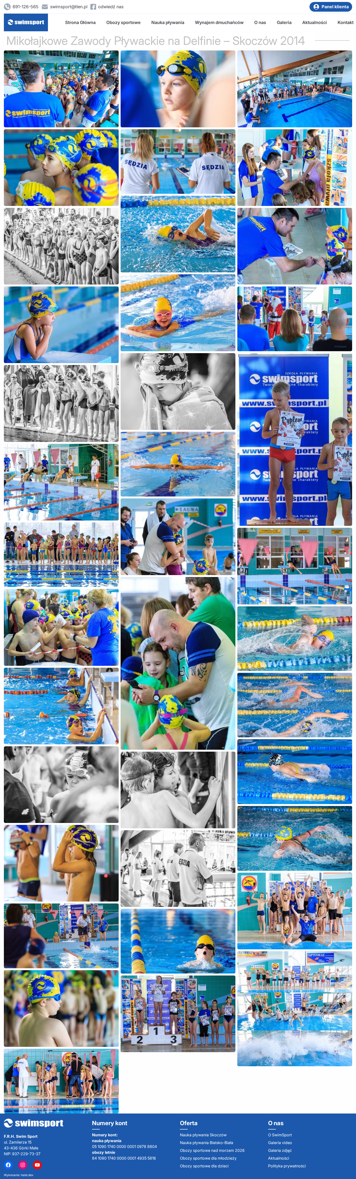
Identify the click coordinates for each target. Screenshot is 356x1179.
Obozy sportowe (123, 22)
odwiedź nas (111, 6)
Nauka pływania (167, 22)
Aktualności (314, 22)
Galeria (284, 22)
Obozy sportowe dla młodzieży (208, 1158)
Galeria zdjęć (280, 1150)
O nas (260, 22)
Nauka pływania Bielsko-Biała (206, 1142)
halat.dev (27, 1175)
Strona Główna (80, 22)
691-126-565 (26, 6)
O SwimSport (280, 1134)
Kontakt (346, 22)
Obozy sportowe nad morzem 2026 (212, 1150)
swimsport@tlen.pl (68, 6)
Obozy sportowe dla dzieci (204, 1165)
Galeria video (280, 1142)
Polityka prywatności (287, 1165)
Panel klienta (335, 6)
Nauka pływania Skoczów (203, 1134)
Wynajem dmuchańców (219, 22)
